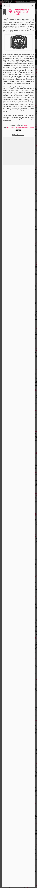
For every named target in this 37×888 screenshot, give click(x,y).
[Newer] (4, 5)
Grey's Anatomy (24, 127)
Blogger (27, 887)
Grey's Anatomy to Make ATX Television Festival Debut (18, 12)
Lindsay (26, 125)
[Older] (8, 5)
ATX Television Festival (13, 127)
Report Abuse (32, 887)
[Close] (32, 5)
